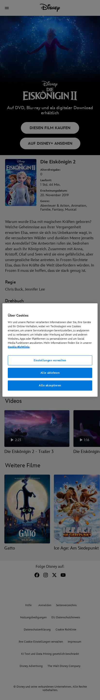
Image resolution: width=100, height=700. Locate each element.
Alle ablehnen (50, 372)
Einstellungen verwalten (50, 360)
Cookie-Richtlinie (18, 347)
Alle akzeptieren (50, 385)
